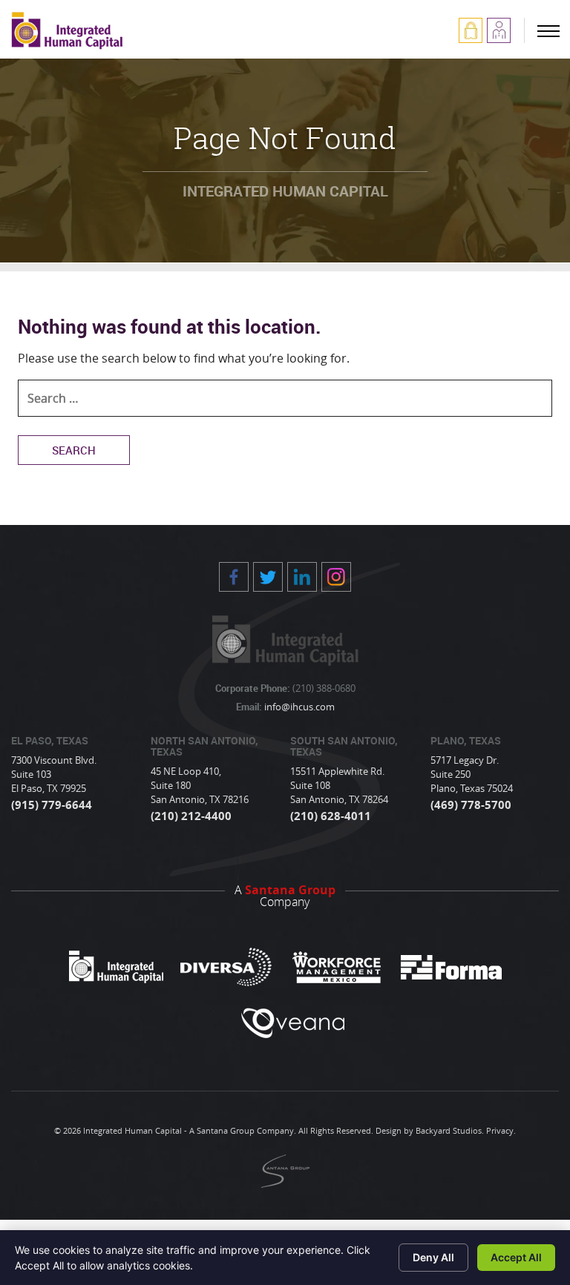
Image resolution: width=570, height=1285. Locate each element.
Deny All (433, 1257)
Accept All (516, 1257)
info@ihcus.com (298, 706)
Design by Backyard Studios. (430, 1130)
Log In (470, 30)
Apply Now (499, 30)
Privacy (500, 1130)
